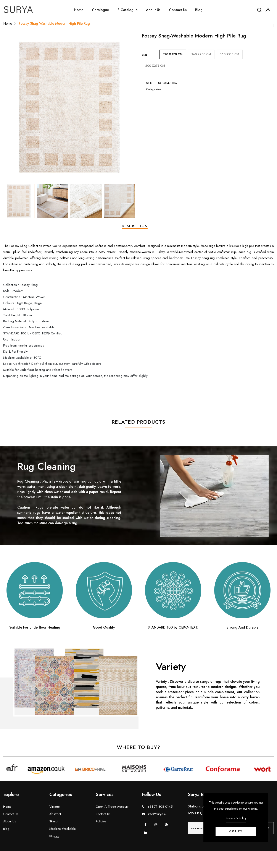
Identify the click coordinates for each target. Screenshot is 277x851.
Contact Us (178, 9)
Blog (199, 9)
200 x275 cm (155, 65)
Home (78, 9)
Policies (101, 821)
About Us (153, 9)
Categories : (154, 89)
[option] (69, 107)
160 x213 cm (229, 54)
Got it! (236, 831)
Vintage (54, 806)
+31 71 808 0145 (160, 806)
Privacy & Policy (236, 818)
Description (135, 226)
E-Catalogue (127, 9)
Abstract (55, 814)
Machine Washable (62, 828)
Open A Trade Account (112, 806)
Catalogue (100, 9)
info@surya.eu (157, 814)
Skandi (53, 821)
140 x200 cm (201, 54)
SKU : (150, 83)
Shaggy (54, 836)
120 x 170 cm (172, 54)
